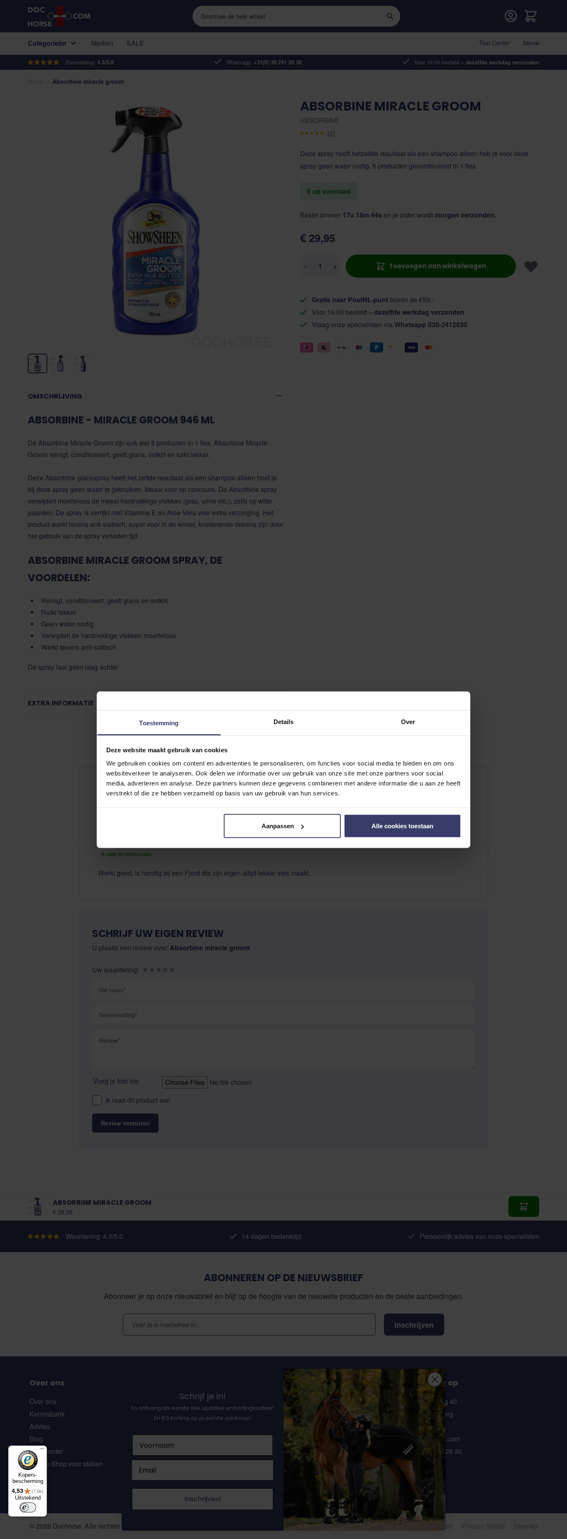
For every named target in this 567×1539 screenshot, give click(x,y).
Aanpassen (278, 825)
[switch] (28, 1507)
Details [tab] (284, 721)
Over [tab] (408, 721)
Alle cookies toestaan (402, 825)
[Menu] (42, 1451)
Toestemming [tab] (158, 722)
